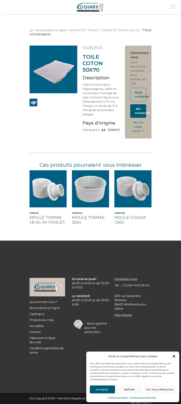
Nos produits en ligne (51, 30)
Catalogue (37, 314)
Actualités (37, 326)
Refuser (129, 389)
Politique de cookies (117, 397)
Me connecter (140, 111)
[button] (174, 356)
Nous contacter (140, 94)
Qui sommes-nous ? (43, 302)
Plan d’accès (123, 315)
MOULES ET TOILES (83, 30)
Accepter (102, 389)
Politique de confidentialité (142, 397)
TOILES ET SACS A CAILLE (120, 30)
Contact (35, 332)
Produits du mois (42, 320)
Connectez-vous (138, 55)
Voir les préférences (160, 389)
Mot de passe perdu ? (138, 127)
